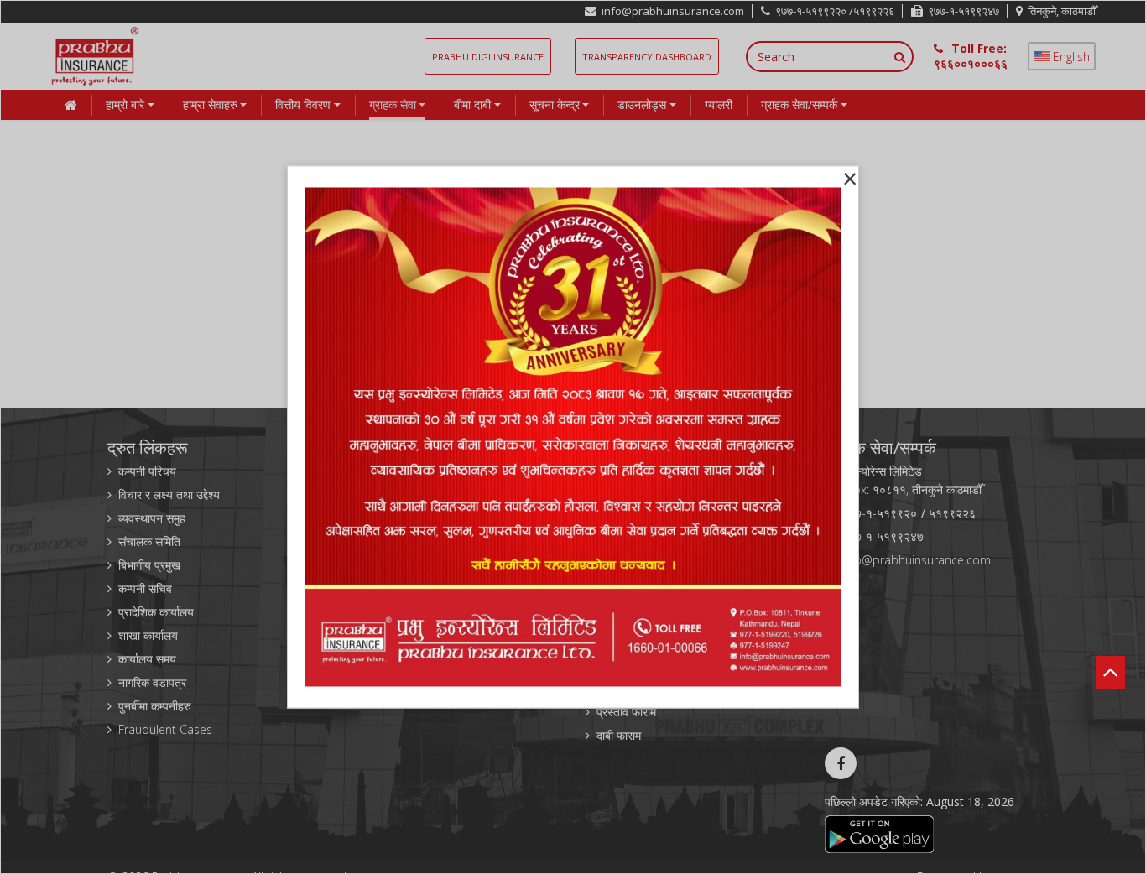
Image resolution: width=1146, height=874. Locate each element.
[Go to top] (1110, 648)
